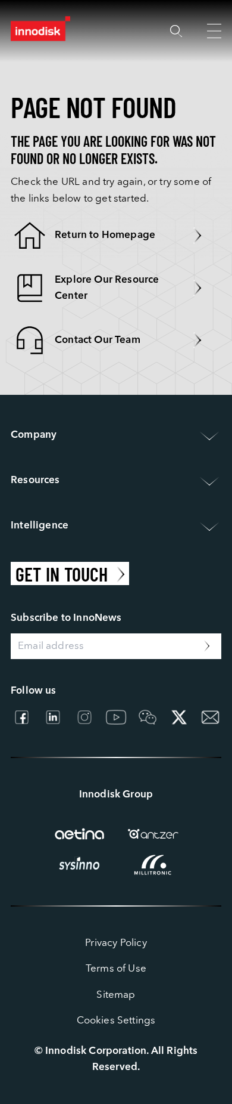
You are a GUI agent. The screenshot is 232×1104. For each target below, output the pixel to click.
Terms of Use (116, 969)
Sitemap (115, 995)
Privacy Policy (115, 943)
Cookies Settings (116, 1021)
